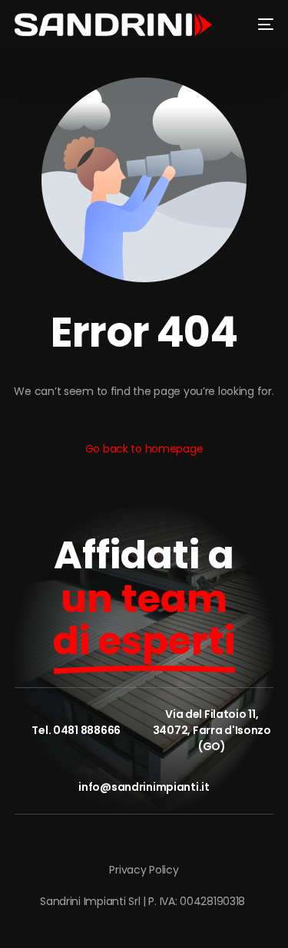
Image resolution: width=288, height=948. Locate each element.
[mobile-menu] (259, 24)
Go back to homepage (144, 448)
